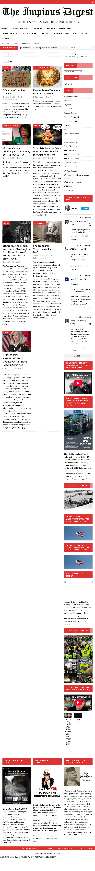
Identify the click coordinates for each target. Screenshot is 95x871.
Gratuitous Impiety (10, 34)
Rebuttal (26, 43)
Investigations (29, 34)
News (74, 34)
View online (7, 809)
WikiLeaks (74, 249)
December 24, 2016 (42, 256)
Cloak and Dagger (21, 29)
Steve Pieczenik (70, 146)
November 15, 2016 (11, 368)
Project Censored (71, 117)
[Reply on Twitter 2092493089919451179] (72, 236)
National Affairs (61, 34)
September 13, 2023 (11, 97)
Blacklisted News (71, 96)
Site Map (84, 34)
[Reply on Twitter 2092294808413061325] (72, 307)
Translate (83, 56)
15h (81, 249)
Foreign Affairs (65, 29)
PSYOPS (90, 848)
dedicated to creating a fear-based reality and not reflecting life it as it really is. (47, 828)
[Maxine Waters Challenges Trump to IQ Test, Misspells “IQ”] (16, 134)
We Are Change (70, 171)
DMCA (16, 43)
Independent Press (9, 99)
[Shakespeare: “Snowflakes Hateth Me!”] (47, 232)
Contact (38, 29)
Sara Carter (69, 138)
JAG (49, 97)
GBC (72, 279)
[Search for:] (80, 47)
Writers (5, 38)
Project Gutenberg (72, 121)
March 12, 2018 (9, 158)
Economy (51, 29)
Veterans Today (70, 162)
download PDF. (21, 809)
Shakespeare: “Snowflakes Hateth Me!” (44, 249)
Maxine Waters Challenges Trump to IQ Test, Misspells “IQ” (16, 151)
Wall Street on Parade (73, 167)
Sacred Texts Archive (72, 134)
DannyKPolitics (77, 321)
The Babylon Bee (71, 150)
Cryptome (68, 105)
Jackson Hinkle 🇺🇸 (78, 221)
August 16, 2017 (41, 158)
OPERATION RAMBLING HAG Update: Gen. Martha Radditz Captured (14, 360)
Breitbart (68, 100)
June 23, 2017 (9, 262)
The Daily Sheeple (71, 154)
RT (65, 129)
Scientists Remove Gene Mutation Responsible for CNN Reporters (47, 151)
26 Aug (72, 224)
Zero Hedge (69, 190)
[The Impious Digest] (47, 25)
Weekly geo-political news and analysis (76, 176)
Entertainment (46, 848)
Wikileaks (68, 186)
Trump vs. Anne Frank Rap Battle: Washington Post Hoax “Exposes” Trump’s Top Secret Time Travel (16, 252)
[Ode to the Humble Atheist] (16, 76)
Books (4, 29)
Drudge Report (70, 113)
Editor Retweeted (85, 217)
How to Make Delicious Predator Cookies (46, 92)
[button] (68, 730)
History (45, 34)
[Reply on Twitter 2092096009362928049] (72, 347)
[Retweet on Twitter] (77, 217)
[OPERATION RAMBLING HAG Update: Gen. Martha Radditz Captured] (16, 341)
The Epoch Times (71, 158)
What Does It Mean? (72, 182)
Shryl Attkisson (70, 142)
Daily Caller (68, 109)
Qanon (66, 125)
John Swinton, (78, 832)
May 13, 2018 (39, 97)
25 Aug (80, 279)
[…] (24, 117)
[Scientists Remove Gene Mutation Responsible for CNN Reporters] (47, 134)
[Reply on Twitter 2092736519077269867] (72, 266)
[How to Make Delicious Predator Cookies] (47, 76)
